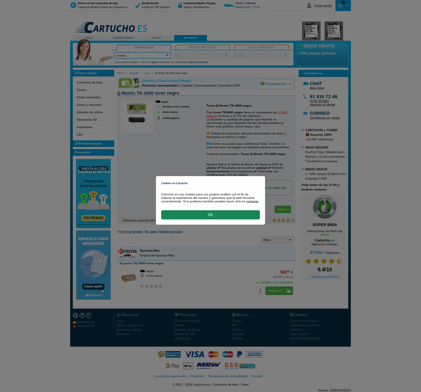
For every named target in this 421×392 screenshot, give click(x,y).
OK (210, 215)
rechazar (252, 201)
